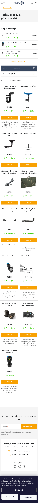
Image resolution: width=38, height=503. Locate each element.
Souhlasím (28, 497)
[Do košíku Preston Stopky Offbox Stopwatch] (9, 382)
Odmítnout (10, 497)
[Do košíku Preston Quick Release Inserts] (9, 335)
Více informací (22, 485)
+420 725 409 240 (20, 454)
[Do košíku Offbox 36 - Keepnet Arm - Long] (9, 240)
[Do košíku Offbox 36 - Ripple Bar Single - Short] (28, 240)
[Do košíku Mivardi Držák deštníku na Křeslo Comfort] (9, 203)
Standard (28, 272)
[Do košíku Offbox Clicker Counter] (9, 287)
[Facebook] (15, 466)
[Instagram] (19, 466)
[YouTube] (24, 466)
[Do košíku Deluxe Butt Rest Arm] (28, 118)
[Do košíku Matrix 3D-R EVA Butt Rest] (9, 165)
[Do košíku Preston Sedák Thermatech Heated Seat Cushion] (28, 335)
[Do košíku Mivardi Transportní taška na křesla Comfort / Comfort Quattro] (28, 203)
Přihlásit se (29, 427)
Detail (28, 165)
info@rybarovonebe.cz (20, 451)
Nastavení (19, 490)
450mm (28, 149)
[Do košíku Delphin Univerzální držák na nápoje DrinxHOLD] (9, 118)
